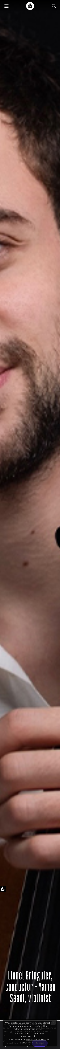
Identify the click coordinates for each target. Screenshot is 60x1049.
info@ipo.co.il (28, 1036)
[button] (53, 6)
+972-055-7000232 (36, 1039)
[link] (30, 6)
